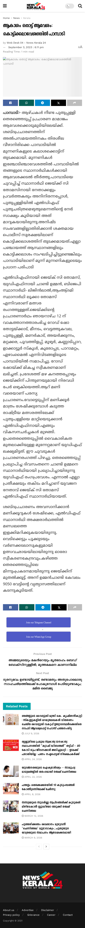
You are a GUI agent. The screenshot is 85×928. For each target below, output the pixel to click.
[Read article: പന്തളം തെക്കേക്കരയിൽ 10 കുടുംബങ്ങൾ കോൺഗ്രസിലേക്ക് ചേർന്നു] (11, 788)
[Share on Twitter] (58, 103)
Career (51, 914)
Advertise (28, 910)
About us (8, 910)
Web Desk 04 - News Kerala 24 (26, 42)
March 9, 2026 (33, 837)
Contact (68, 914)
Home (6, 18)
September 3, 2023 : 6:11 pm (26, 47)
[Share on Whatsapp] (26, 103)
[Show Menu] (5, 6)
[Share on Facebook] (10, 103)
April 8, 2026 (32, 794)
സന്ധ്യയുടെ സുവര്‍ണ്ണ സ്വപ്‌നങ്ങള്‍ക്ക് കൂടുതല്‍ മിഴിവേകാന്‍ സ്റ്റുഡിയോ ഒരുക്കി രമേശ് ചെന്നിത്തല (51, 807)
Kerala (26, 18)
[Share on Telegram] (42, 103)
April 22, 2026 (33, 776)
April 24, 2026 (33, 759)
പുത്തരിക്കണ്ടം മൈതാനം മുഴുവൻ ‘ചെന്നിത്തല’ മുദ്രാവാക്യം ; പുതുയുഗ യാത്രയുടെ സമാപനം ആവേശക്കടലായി (46, 828)
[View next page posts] (46, 846)
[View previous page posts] (39, 846)
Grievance (33, 914)
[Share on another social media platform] (74, 103)
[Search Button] (80, 6)
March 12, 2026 (33, 816)
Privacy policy (11, 914)
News (16, 18)
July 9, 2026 (31, 733)
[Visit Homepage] (36, 6)
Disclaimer (47, 910)
